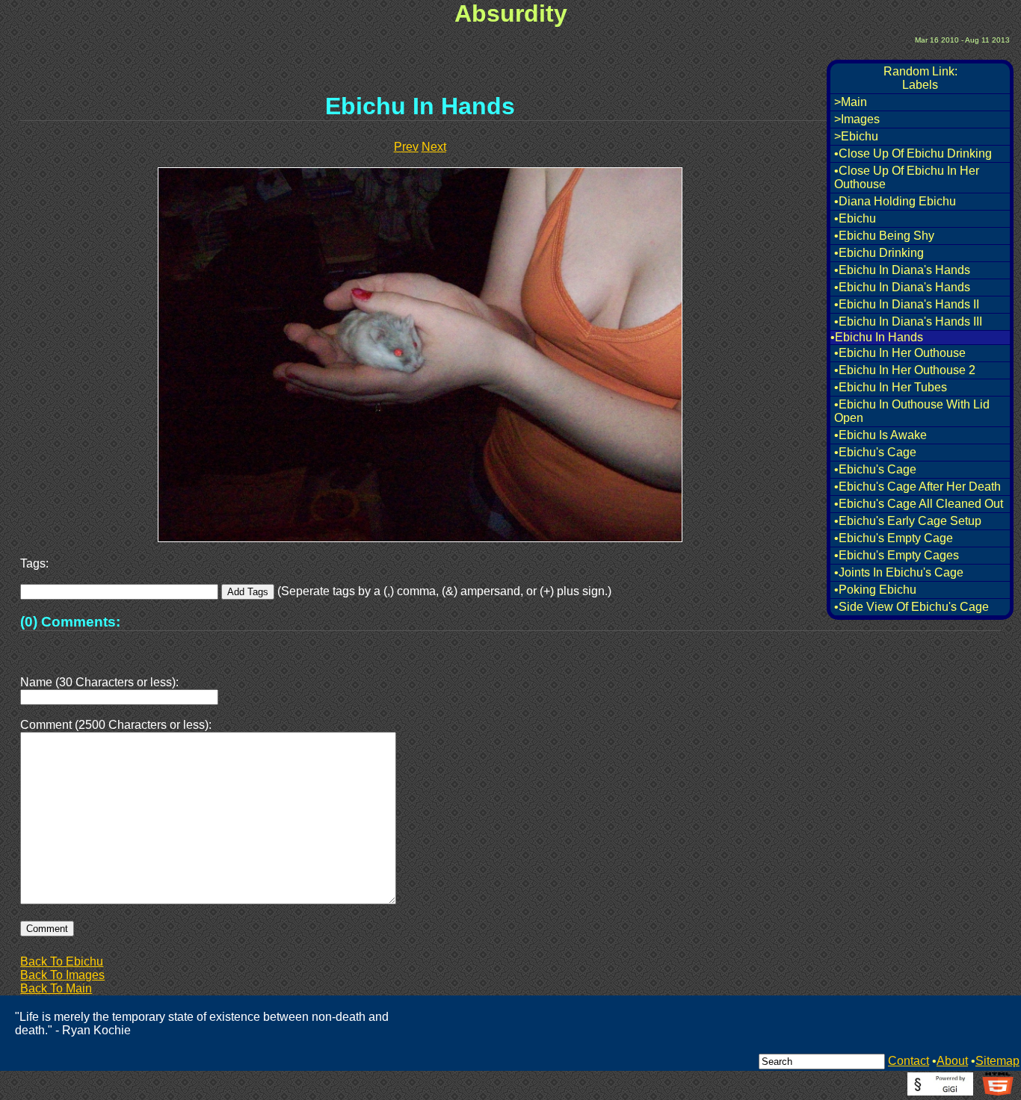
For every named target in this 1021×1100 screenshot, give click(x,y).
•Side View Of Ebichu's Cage (911, 606)
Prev (406, 146)
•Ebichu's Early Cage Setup (907, 521)
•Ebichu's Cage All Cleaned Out (918, 503)
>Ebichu (856, 136)
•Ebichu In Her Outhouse (900, 353)
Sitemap (997, 1060)
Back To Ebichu (61, 961)
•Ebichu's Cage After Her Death (917, 486)
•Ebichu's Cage (875, 452)
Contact (908, 1060)
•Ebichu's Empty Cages (896, 555)
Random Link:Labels (920, 78)
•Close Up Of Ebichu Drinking (913, 153)
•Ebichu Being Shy (884, 235)
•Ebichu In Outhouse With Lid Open (912, 411)
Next (434, 146)
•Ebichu (855, 218)
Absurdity (510, 13)
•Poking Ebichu (875, 589)
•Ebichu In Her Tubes (890, 387)
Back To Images (62, 975)
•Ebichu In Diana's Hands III (908, 321)
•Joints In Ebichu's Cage (898, 572)
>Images (857, 119)
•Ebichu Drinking (879, 252)
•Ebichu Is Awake (880, 435)
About (952, 1060)
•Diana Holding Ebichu (895, 201)
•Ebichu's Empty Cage (893, 538)
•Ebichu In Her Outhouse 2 (904, 370)
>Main (850, 102)
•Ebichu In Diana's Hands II (906, 304)
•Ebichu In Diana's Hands (902, 270)
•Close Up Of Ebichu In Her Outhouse (906, 177)
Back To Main (56, 988)
